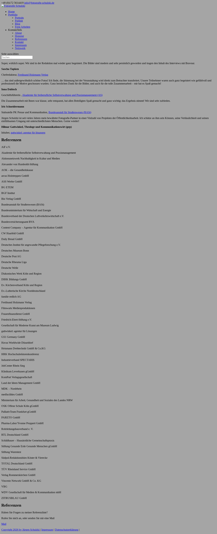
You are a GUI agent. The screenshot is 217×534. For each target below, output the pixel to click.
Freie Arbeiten (22, 26)
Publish (19, 20)
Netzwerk (20, 48)
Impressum (21, 45)
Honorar (19, 36)
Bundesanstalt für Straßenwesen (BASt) (69, 112)
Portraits (19, 17)
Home (11, 11)
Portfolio (12, 14)
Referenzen (21, 39)
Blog (17, 23)
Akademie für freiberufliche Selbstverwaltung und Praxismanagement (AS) (62, 95)
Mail (3, 523)
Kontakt (19, 42)
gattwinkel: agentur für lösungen (28, 132)
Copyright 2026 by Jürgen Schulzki (20, 529)
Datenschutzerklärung (66, 529)
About (18, 32)
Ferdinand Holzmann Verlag (33, 74)
